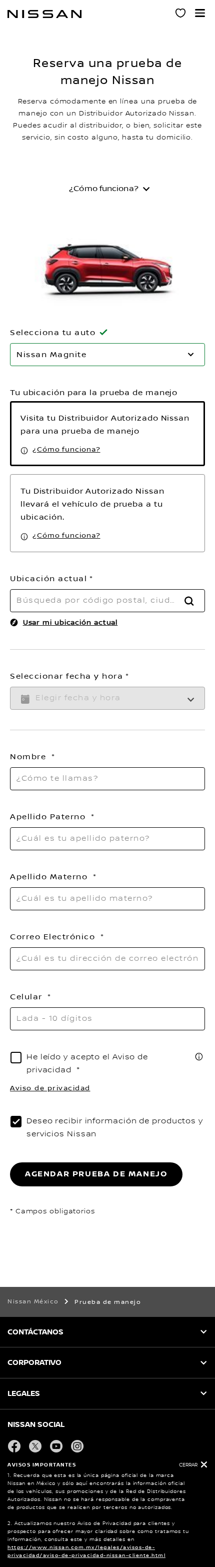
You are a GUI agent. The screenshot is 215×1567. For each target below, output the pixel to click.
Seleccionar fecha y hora (66, 676)
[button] (200, 13)
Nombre (29, 756)
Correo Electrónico (54, 936)
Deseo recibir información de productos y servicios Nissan (114, 1127)
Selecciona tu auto (53, 332)
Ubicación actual (48, 578)
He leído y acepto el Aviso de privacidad (87, 1063)
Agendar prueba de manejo (96, 1174)
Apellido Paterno (49, 816)
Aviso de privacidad (50, 1088)
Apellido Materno (50, 876)
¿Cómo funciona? (66, 450)
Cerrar (188, 1464)
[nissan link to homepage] (45, 14)
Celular (27, 996)
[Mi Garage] (181, 14)
